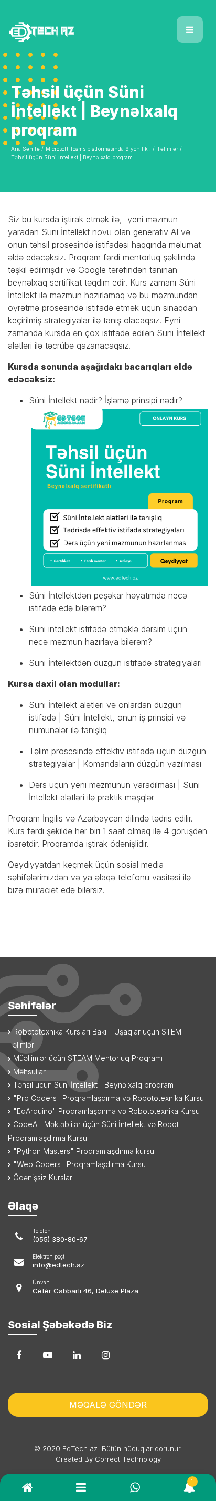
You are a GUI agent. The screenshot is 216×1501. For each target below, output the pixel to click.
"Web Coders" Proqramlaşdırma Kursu (78, 1164)
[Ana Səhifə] (54, 25)
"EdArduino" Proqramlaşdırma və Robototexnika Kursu (105, 1111)
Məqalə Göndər (108, 1404)
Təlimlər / (169, 149)
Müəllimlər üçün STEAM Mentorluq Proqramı (87, 1057)
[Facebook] (19, 1355)
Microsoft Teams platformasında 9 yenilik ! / (100, 149)
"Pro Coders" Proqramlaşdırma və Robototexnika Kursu (107, 1097)
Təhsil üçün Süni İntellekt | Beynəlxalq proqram (72, 157)
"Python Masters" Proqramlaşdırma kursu (82, 1151)
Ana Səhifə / (27, 149)
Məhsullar (28, 1071)
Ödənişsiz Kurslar (41, 1177)
